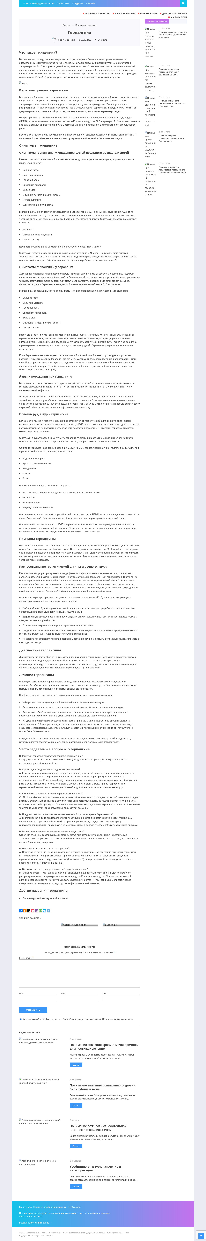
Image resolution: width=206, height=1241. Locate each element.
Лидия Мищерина (66, 39)
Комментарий (26, 957)
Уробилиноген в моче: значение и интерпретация (95, 1168)
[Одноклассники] (24, 910)
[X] (28, 910)
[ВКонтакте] (21, 910)
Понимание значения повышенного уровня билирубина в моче (102, 1087)
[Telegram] (48, 910)
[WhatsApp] (40, 910)
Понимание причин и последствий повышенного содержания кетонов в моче (172, 169)
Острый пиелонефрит (76, 917)
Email (63, 993)
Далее (76, 1064)
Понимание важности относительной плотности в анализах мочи (98, 1128)
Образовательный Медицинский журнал (40, 13)
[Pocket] (32, 910)
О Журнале (74, 1207)
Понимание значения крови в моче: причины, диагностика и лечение (104, 1046)
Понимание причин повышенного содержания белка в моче (171, 138)
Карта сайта (25, 1207)
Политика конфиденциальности (117, 1019)
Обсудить (102, 39)
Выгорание (112, 917)
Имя (21, 993)
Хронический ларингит (35, 914)
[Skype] (44, 910)
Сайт (104, 993)
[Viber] (36, 910)
